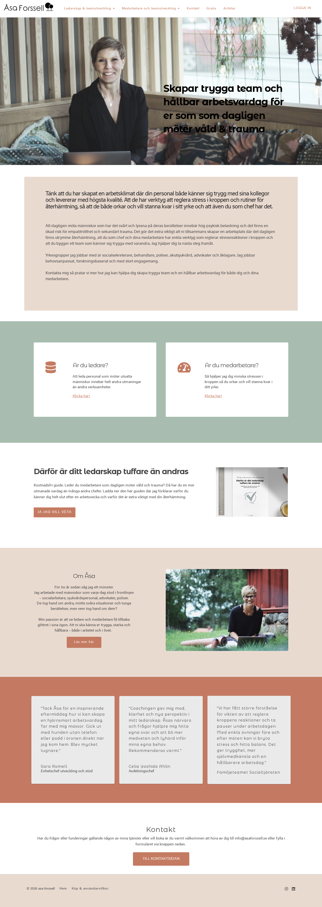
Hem (63, 888)
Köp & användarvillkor (90, 888)
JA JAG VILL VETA (54, 512)
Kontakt (193, 8)
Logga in (302, 8)
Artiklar (229, 8)
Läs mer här (84, 642)
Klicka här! (81, 396)
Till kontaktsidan (161, 859)
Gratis (211, 8)
